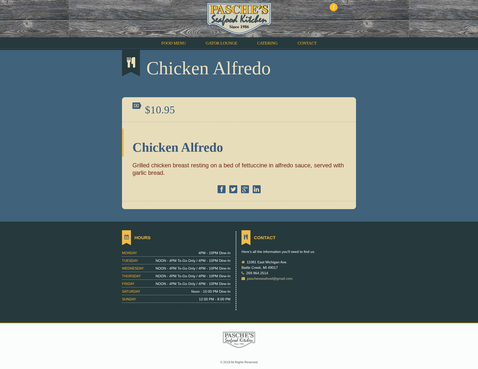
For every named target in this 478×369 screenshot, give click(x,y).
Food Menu (173, 43)
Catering (267, 43)
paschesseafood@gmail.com (270, 278)
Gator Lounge (221, 43)
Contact (307, 43)
